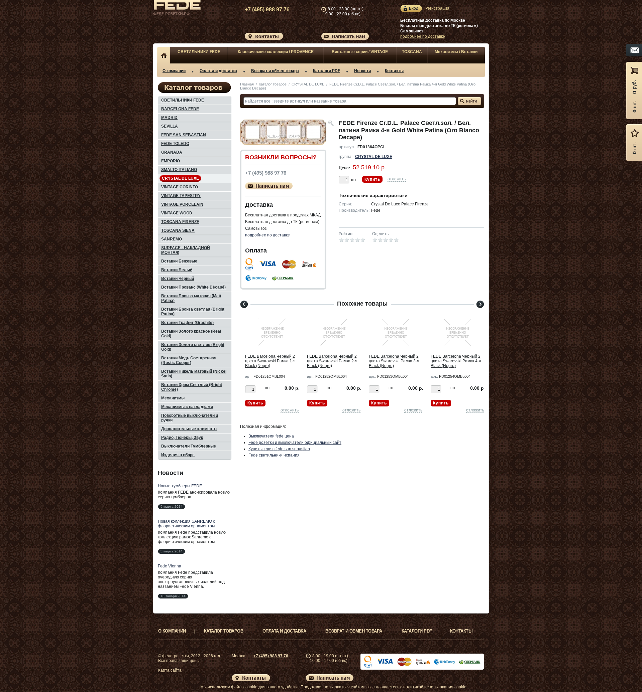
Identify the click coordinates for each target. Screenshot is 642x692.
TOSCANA (412, 51)
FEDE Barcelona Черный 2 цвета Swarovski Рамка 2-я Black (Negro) (332, 361)
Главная (247, 84)
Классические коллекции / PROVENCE (276, 51)
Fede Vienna (169, 566)
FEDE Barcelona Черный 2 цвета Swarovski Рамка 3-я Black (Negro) (394, 361)
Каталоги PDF (326, 70)
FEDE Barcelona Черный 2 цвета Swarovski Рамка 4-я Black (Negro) (456, 361)
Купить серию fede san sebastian (279, 449)
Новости (362, 70)
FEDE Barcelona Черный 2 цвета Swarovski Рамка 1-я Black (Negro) (270, 361)
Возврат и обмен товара (275, 70)
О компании (174, 70)
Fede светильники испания (274, 455)
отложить (397, 179)
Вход (413, 8)
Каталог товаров (273, 84)
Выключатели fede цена (271, 436)
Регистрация (437, 8)
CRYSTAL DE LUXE (308, 84)
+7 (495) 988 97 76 (267, 9)
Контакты (394, 70)
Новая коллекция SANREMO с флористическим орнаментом (186, 523)
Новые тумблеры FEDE (180, 486)
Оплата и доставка (218, 70)
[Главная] (163, 55)
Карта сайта (170, 670)
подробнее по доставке (422, 36)
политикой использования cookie (434, 687)
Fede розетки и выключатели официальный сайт (294, 442)
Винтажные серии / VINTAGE (360, 51)
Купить (372, 179)
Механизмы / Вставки (456, 51)
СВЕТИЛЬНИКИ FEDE (199, 51)
